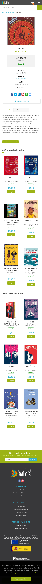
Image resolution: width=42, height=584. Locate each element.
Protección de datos (21, 512)
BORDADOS (11, 366)
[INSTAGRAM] (22, 480)
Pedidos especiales (21, 528)
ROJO (11, 177)
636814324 (21, 490)
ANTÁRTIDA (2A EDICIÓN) (31, 269)
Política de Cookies (21, 515)
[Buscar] (39, 7)
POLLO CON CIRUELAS (30, 323)
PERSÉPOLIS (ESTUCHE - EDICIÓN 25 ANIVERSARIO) (11, 323)
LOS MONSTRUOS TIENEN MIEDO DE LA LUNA (11, 412)
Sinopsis (7, 110)
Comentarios (21, 110)
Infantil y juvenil (8, 13)
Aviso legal (21, 506)
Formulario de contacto (21, 496)
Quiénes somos (21, 525)
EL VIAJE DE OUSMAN (30, 220)
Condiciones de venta (21, 509)
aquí (15, 573)
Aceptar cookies (20, 579)
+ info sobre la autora (10, 142)
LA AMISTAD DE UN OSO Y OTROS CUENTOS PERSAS (31, 412)
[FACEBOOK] (19, 480)
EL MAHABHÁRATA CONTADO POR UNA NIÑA (11, 269)
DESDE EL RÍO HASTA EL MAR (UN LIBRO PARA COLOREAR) (11, 221)
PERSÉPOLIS (30, 366)
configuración (32, 573)
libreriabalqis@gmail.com (21, 493)
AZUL (31, 177)
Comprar (11, 192)
